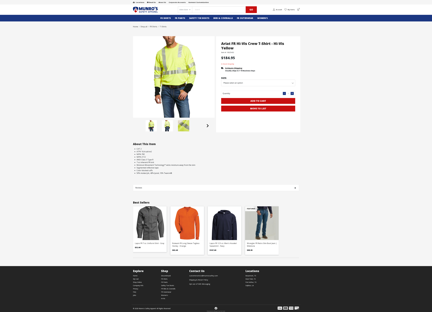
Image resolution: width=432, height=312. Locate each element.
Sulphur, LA (249, 285)
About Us (162, 2)
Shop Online (137, 282)
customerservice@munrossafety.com (203, 276)
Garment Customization (198, 2)
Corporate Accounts (177, 2)
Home (135, 276)
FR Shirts (165, 18)
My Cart (136, 279)
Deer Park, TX (250, 279)
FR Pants (180, 18)
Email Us (152, 2)
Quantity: (226, 93)
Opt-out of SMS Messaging (199, 284)
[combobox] (258, 83)
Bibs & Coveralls (223, 18)
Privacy (135, 289)
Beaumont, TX (250, 276)
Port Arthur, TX (250, 282)
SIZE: (224, 77)
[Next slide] (207, 125)
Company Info (138, 285)
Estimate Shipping (233, 68)
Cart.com (222, 311)
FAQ (134, 292)
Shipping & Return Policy (198, 280)
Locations (140, 2)
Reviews (138, 187)
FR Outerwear (245, 18)
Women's (262, 18)
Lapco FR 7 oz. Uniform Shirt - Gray (149, 243)
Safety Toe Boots (199, 18)
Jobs (134, 295)
